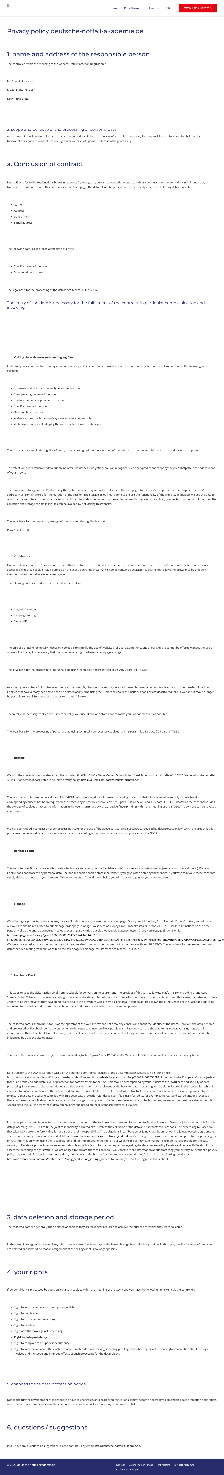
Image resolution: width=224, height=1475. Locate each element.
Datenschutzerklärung (141, 1464)
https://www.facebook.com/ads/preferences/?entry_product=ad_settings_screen (58, 1159)
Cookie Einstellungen (127, 1469)
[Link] (11, 8)
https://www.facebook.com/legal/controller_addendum (97, 1136)
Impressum (163, 1464)
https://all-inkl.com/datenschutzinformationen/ (111, 780)
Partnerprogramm (184, 1464)
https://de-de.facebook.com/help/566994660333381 (125, 1077)
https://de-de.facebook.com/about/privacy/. (43, 1154)
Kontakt (120, 1464)
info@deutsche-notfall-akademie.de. (118, 1446)
